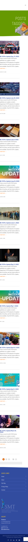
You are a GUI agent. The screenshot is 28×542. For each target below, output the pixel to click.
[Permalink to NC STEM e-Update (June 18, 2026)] (10, 172)
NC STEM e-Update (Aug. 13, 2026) (9, 56)
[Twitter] (16, 540)
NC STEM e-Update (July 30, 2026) (9, 98)
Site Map (3, 483)
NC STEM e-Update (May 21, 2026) (9, 264)
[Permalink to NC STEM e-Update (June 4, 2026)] (10, 213)
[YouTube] (19, 540)
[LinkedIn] (13, 540)
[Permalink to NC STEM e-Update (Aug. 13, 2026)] (10, 47)
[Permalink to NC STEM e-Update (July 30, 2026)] (10, 88)
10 (13, 459)
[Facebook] (8, 540)
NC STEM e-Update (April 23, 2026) (9, 347)
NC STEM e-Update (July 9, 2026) (9, 139)
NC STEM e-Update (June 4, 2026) (9, 223)
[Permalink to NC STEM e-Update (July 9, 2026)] (10, 130)
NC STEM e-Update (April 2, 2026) (9, 389)
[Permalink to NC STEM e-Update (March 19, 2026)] (10, 421)
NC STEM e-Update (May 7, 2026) (9, 306)
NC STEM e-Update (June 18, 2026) (9, 181)
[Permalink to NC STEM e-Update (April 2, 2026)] (10, 380)
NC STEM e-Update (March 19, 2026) (8, 431)
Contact (3, 490)
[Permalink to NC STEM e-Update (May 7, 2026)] (10, 296)
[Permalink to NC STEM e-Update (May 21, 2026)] (10, 255)
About (2, 480)
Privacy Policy (4, 486)
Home (2, 476)
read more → (3, 68)
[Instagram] (11, 540)
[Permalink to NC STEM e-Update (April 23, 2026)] (10, 338)
